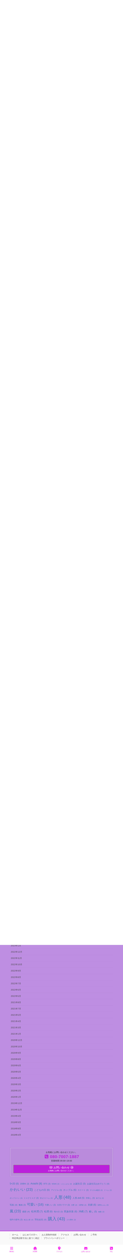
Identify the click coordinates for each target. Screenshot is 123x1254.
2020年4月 (16, 1078)
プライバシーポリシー (54, 1238)
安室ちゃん (103, 1205)
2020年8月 (16, 1059)
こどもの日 (42, 1190)
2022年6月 (16, 990)
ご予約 (93, 1234)
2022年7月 (16, 983)
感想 (26, 1211)
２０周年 (71, 1220)
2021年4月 (16, 1021)
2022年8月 (16, 977)
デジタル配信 (96, 1190)
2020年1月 (16, 1097)
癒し (93, 1211)
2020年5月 (16, 1072)
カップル (69, 1190)
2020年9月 (16, 1053)
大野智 (82, 1205)
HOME (35, 1251)
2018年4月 (16, 1135)
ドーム (108, 1190)
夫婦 (92, 1204)
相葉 (101, 1212)
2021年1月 (16, 1034)
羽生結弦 (40, 1219)
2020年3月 (16, 1084)
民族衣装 (70, 1211)
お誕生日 (79, 1183)
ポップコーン (16, 1198)
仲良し (90, 1198)
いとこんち (66, 1184)
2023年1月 (16, 945)
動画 (22, 1205)
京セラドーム (46, 1198)
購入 (56, 1218)
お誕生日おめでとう (98, 1184)
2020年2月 (16, 1090)
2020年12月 (16, 1040)
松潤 (48, 1211)
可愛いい (50, 1205)
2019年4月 (16, 1116)
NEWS (55, 1184)
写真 (13, 1205)
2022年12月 (16, 952)
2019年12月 (16, 1103)
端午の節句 (16, 1220)
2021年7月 (16, 1008)
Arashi (36, 1183)
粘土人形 (28, 1220)
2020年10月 (16, 1046)
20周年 (24, 1184)
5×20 (14, 1183)
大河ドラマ (63, 1205)
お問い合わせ (80, 1234)
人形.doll (78, 1198)
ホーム (15, 1234)
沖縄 (83, 1211)
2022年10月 (16, 964)
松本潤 (37, 1211)
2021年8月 (16, 1002)
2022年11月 (16, 958)
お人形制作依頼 (49, 1234)
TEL (111, 1251)
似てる (100, 1198)
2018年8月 (16, 1128)
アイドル (56, 1190)
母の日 (58, 1212)
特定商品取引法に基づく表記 (25, 1238)
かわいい (21, 1189)
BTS (47, 1184)
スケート (83, 1190)
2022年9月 (16, 971)
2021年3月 (16, 1027)
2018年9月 (16, 1122)
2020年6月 (16, 1065)
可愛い (35, 1204)
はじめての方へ (30, 1234)
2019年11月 (16, 1109)
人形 (62, 1197)
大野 (74, 1205)
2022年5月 (16, 996)
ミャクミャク (31, 1198)
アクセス (65, 1234)
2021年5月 (16, 1015)
